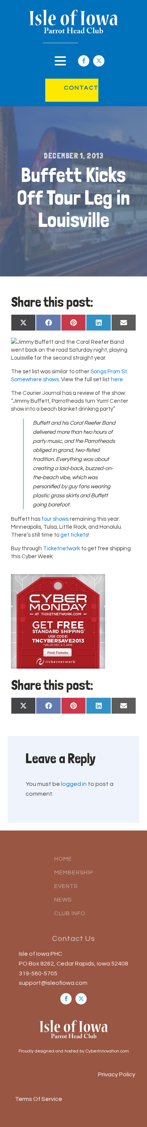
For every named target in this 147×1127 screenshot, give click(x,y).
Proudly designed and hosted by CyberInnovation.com (73, 1051)
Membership (73, 873)
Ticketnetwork (61, 548)
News (63, 900)
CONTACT (73, 88)
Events (66, 886)
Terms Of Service (38, 1099)
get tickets (74, 535)
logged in (74, 784)
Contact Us (73, 938)
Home (63, 859)
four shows (55, 519)
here (117, 379)
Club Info (70, 913)
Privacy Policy (116, 1074)
